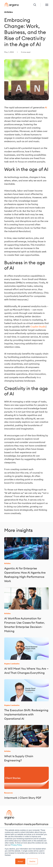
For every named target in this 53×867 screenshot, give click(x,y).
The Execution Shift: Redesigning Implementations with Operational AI (26, 714)
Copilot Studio (38, 326)
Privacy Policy (16, 845)
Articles (8, 12)
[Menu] (47, 5)
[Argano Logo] (11, 4)
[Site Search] (37, 5)
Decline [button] (32, 861)
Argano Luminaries (12, 664)
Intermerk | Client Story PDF (22, 797)
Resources (8, 793)
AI (46, 107)
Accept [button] (20, 861)
